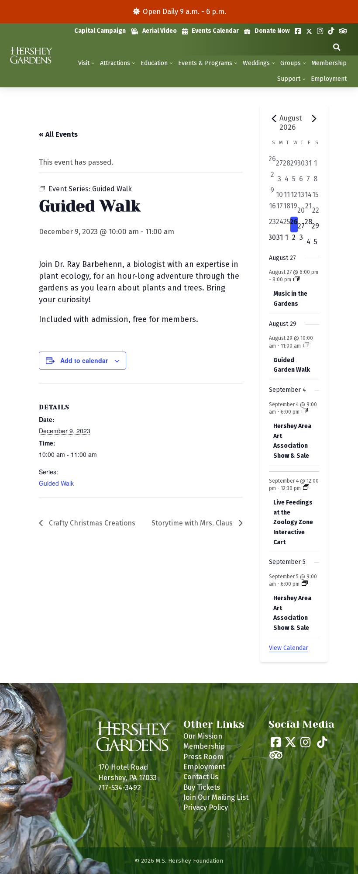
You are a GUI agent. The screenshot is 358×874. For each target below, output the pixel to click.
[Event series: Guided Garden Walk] (306, 345)
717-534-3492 (119, 787)
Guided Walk (56, 483)
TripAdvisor (343, 31)
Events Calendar (215, 31)
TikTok (331, 31)
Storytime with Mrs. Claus (192, 523)
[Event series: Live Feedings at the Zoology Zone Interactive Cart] (306, 488)
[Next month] (314, 119)
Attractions (115, 63)
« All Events (58, 134)
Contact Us (200, 776)
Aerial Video (159, 31)
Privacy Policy (205, 807)
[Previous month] (274, 119)
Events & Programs (205, 63)
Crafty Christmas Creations (91, 523)
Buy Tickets (201, 787)
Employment (329, 79)
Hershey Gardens (30, 55)
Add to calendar (84, 360)
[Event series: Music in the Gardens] (296, 279)
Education (154, 63)
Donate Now (272, 31)
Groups (290, 63)
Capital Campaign (100, 31)
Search (336, 47)
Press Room (203, 756)
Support (288, 79)
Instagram (320, 31)
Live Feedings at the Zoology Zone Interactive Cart (293, 522)
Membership (329, 63)
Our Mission (202, 736)
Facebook (298, 31)
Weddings (256, 63)
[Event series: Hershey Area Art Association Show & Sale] (305, 411)
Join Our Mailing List (215, 797)
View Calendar (288, 648)
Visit (84, 63)
